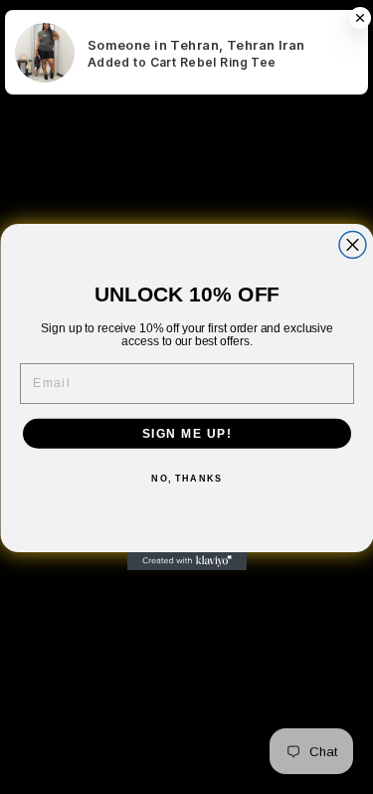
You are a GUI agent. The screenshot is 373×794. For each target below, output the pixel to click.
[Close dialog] (352, 245)
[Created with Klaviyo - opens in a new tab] (187, 561)
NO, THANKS (186, 479)
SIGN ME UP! (186, 433)
